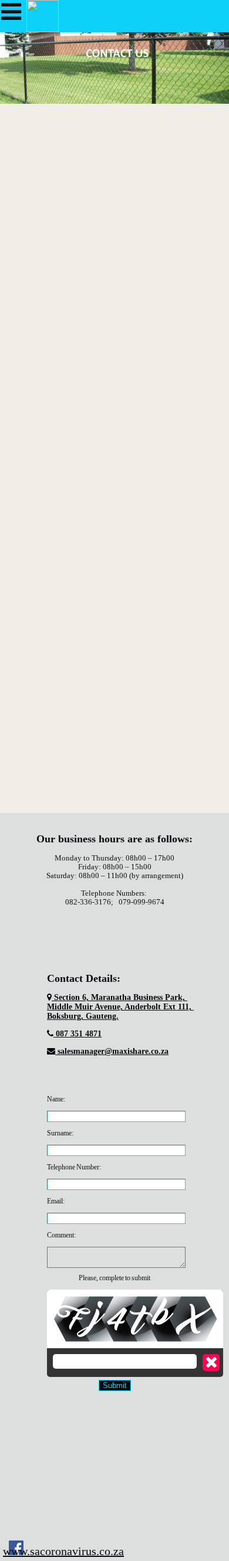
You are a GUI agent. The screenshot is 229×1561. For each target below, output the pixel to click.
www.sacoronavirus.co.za (63, 1551)
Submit (115, 1385)
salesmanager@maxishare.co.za (112, 1051)
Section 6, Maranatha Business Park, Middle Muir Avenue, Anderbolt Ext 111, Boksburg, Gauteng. (120, 1007)
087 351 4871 (77, 1033)
